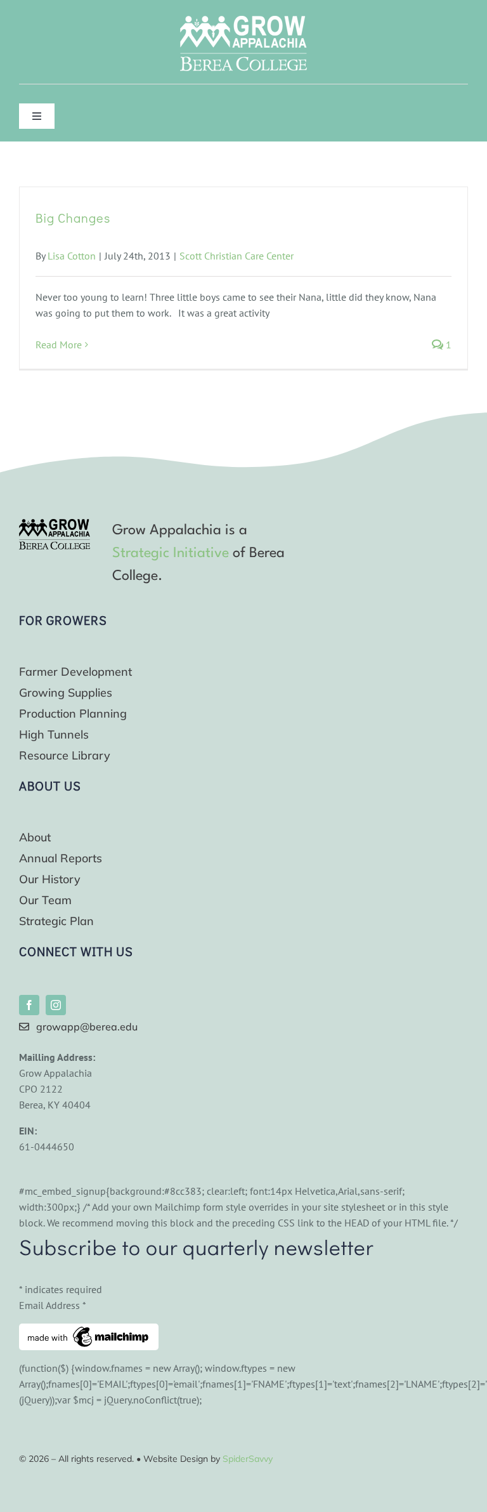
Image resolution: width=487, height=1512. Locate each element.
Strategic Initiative (170, 553)
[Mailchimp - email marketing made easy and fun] (89, 1331)
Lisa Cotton (72, 255)
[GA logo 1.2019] (54, 524)
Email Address (52, 1305)
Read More (59, 344)
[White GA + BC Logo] (243, 21)
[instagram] (56, 1005)
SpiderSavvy (248, 1458)
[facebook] (29, 1005)
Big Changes (73, 217)
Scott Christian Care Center (236, 255)
